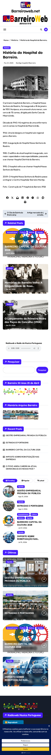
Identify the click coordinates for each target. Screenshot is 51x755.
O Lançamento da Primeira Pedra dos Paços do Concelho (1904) (25, 320)
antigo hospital (22, 63)
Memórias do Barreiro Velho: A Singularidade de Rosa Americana (23, 286)
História (6, 48)
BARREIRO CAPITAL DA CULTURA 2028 (23, 449)
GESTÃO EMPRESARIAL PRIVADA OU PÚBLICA (26, 435)
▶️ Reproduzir (11, 722)
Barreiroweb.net (25, 11)
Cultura (23, 232)
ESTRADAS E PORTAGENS (17, 442)
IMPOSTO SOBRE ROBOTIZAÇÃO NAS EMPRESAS (22, 458)
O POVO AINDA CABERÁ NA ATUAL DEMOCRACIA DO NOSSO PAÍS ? (21, 467)
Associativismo (12, 232)
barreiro (32, 63)
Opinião (40, 232)
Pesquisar (13, 361)
